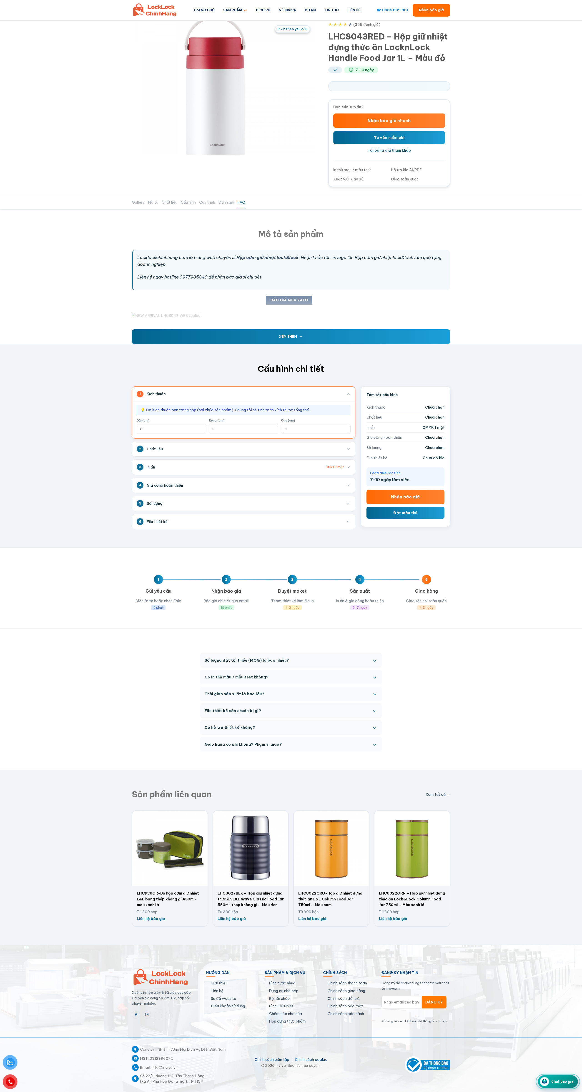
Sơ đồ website (223, 998)
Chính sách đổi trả (343, 998)
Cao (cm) (288, 420)
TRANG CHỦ (204, 10)
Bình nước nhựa (282, 983)
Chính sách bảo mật (345, 1006)
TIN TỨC (331, 10)
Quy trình (207, 202)
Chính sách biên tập (272, 1059)
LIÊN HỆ (354, 10)
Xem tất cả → (438, 794)
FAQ (241, 202)
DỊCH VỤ (263, 10)
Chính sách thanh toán (347, 983)
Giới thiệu (219, 983)
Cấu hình (188, 202)
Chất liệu (169, 202)
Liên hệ (217, 990)
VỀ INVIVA (287, 10)
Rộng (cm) (216, 420)
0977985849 (194, 277)
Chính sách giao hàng (346, 990)
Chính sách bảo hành (346, 1013)
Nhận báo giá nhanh (389, 120)
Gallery (138, 202)
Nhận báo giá (431, 10)
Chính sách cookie (311, 1059)
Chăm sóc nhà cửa (285, 1013)
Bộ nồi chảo (279, 998)
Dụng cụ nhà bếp (283, 990)
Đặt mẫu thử (405, 512)
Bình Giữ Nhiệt (281, 1006)
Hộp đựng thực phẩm (287, 1021)
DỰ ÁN (310, 10)
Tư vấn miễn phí (389, 137)
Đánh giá (226, 202)
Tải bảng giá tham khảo (389, 150)
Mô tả (153, 202)
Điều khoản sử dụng (228, 1006)
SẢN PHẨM (232, 10)
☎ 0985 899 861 (392, 10)
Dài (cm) (143, 420)
